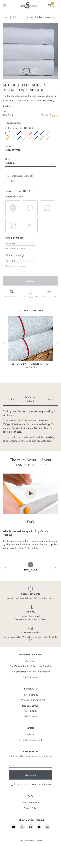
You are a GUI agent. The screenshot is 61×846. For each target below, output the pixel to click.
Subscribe (30, 775)
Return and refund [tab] (30, 399)
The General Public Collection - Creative (30, 666)
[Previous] (20, 71)
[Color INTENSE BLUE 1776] (19, 138)
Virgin (55, 115)
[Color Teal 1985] (42, 133)
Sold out (30, 281)
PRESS (30, 734)
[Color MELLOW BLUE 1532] (13, 138)
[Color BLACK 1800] (19, 133)
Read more (8, 106)
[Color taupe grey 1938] (47, 133)
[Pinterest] (22, 826)
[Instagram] (30, 826)
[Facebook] (13, 826)
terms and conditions (39, 784)
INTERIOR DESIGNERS (30, 740)
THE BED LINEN (30, 706)
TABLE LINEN (31, 716)
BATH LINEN (30, 711)
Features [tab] (11, 399)
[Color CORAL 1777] (47, 138)
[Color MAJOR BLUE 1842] (36, 133)
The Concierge (30, 677)
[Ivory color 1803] (13, 133)
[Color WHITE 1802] (7, 133)
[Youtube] (39, 826)
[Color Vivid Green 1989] (42, 138)
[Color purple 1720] (36, 138)
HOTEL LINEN (30, 695)
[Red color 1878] (30, 133)
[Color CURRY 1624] (7, 138)
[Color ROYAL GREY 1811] (24, 138)
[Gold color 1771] (30, 138)
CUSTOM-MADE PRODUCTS (30, 700)
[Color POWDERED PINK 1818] (24, 133)
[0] (49, 5)
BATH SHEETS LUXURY (16, 17)
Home (5, 17)
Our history (30, 661)
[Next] (39, 71)
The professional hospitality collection (30, 671)
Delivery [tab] (49, 399)
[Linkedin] (47, 826)
